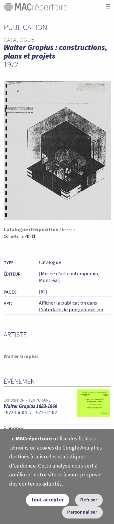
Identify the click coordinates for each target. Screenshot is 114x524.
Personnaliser (82, 512)
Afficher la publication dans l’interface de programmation (71, 306)
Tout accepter (47, 500)
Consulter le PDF (19, 236)
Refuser (88, 500)
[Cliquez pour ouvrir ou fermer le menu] (108, 7)
